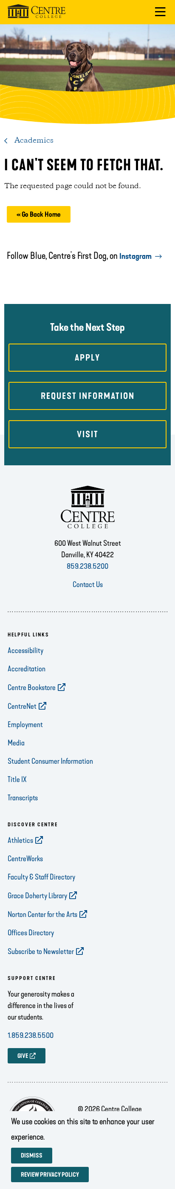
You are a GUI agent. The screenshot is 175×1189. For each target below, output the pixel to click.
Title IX (17, 779)
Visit (88, 434)
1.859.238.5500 (31, 1035)
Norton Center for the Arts (42, 914)
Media (16, 743)
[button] (160, 12)
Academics (34, 140)
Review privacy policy (50, 1174)
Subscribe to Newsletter (41, 951)
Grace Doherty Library (37, 895)
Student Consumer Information (50, 761)
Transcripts (23, 797)
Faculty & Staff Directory (41, 877)
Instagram (135, 256)
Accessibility (25, 650)
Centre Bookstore (32, 687)
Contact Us (88, 584)
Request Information (88, 396)
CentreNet (22, 706)
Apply (87, 357)
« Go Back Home (39, 214)
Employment (25, 724)
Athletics (20, 840)
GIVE (22, 1056)
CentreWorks (25, 858)
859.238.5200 (87, 566)
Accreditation (26, 668)
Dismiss (31, 1155)
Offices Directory (31, 932)
